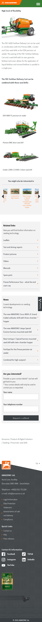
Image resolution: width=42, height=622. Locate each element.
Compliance (8, 519)
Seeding (6, 443)
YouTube (10, 565)
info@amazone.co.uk (16, 493)
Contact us (7, 531)
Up (37, 463)
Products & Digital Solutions (22, 439)
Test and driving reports (12, 247)
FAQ (5, 535)
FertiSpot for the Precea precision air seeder (17, 351)
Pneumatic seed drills (19, 443)
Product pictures (9, 254)
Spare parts (7, 275)
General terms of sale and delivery (11, 513)
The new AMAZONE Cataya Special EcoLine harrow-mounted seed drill (17, 330)
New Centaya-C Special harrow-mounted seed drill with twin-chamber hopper (19, 340)
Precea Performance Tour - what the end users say (19, 283)
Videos (6, 261)
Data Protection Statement (9, 505)
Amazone (5, 439)
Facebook (11, 554)
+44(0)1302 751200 (18, 489)
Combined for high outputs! (14, 360)
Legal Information (10, 499)
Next (39, 196)
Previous (3, 196)
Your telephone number (13, 404)
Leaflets (6, 240)
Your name (7, 392)
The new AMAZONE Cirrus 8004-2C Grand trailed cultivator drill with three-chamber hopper (20, 317)
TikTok (30, 554)
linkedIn (30, 559)
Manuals (6, 268)
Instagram (11, 559)
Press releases (8, 539)
